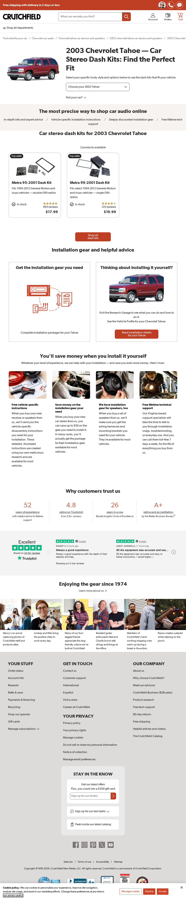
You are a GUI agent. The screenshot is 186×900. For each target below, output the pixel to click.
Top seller (16, 156)
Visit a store (70, 700)
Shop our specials (19, 714)
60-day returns (142, 714)
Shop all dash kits (93, 237)
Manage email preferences (79, 759)
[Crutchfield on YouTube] (110, 844)
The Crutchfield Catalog (147, 736)
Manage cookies (73, 737)
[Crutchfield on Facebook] (75, 844)
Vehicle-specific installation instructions (76, 119)
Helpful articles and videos (149, 729)
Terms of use (84, 862)
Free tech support (144, 707)
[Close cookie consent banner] (181, 887)
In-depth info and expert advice (23, 119)
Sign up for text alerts (90, 811)
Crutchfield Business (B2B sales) (152, 692)
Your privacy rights (74, 730)
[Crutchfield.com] (22, 16)
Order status (15, 671)
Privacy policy (71, 723)
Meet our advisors (144, 685)
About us (138, 671)
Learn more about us (91, 590)
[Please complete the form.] (113, 796)
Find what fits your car (15, 38)
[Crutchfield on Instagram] (84, 844)
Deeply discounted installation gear (130, 119)
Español (68, 692)
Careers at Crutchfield (76, 707)
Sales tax (68, 862)
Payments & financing (21, 700)
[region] (93, 625)
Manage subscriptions (22, 729)
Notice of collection (75, 752)
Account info (16, 678)
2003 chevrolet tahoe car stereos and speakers (136, 38)
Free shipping (31, 5)
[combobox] (94, 16)
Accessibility (102, 862)
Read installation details (136, 334)
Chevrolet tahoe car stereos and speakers (81, 38)
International (71, 685)
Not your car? (74, 97)
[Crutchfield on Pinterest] (93, 844)
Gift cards (14, 721)
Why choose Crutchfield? (148, 678)
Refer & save (15, 692)
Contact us (69, 671)
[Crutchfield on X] (102, 844)
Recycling (14, 707)
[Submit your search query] (126, 16)
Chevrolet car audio (43, 38)
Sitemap (118, 862)
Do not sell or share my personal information (90, 745)
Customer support (74, 678)
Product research (143, 700)
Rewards (13, 685)
